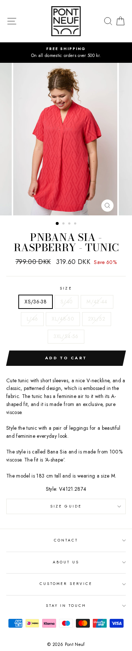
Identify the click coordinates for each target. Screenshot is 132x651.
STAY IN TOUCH (66, 605)
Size (66, 288)
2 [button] (64, 224)
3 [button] (70, 224)
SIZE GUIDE (66, 506)
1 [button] (57, 224)
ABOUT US (66, 562)
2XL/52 (96, 318)
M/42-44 (97, 301)
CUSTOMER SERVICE (66, 583)
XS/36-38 (36, 301)
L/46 (32, 318)
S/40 (66, 301)
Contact (66, 540)
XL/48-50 (63, 318)
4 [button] (76, 224)
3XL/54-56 (66, 336)
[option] (66, 52)
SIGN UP (110, 642)
